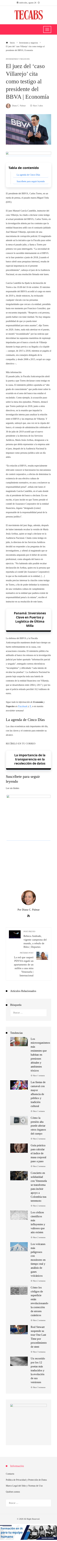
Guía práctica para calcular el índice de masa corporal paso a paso (38, 1153)
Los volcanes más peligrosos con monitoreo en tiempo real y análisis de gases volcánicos (38, 1259)
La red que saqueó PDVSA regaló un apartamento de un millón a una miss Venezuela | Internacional (23, 964)
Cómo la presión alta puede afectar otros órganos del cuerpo (38, 1125)
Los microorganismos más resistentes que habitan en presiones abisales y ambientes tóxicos (40, 1054)
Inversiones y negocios (18, 59)
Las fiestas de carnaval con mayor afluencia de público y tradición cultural (38, 1094)
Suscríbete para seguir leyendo (31, 181)
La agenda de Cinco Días (28, 174)
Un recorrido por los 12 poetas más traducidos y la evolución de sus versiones (38, 1370)
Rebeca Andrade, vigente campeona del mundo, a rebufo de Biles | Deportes (35, 939)
